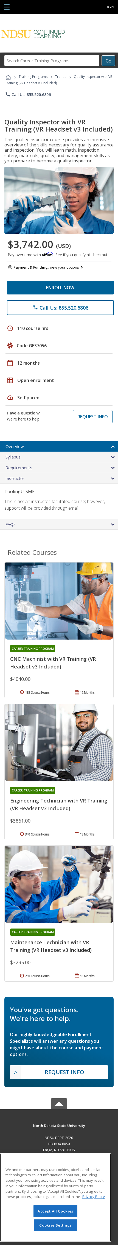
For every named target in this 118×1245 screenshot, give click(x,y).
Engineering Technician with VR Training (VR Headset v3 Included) (58, 804)
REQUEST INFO (92, 417)
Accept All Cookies (55, 1211)
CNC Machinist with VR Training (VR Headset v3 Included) (53, 663)
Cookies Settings (55, 1225)
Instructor (14, 478)
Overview (14, 446)
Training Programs (33, 76)
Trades (60, 76)
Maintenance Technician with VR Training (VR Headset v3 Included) (51, 946)
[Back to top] (59, 1125)
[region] (55, 1197)
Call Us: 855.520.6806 (28, 94)
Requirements (18, 467)
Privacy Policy (93, 1196)
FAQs (10, 524)
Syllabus (13, 457)
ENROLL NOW (60, 288)
